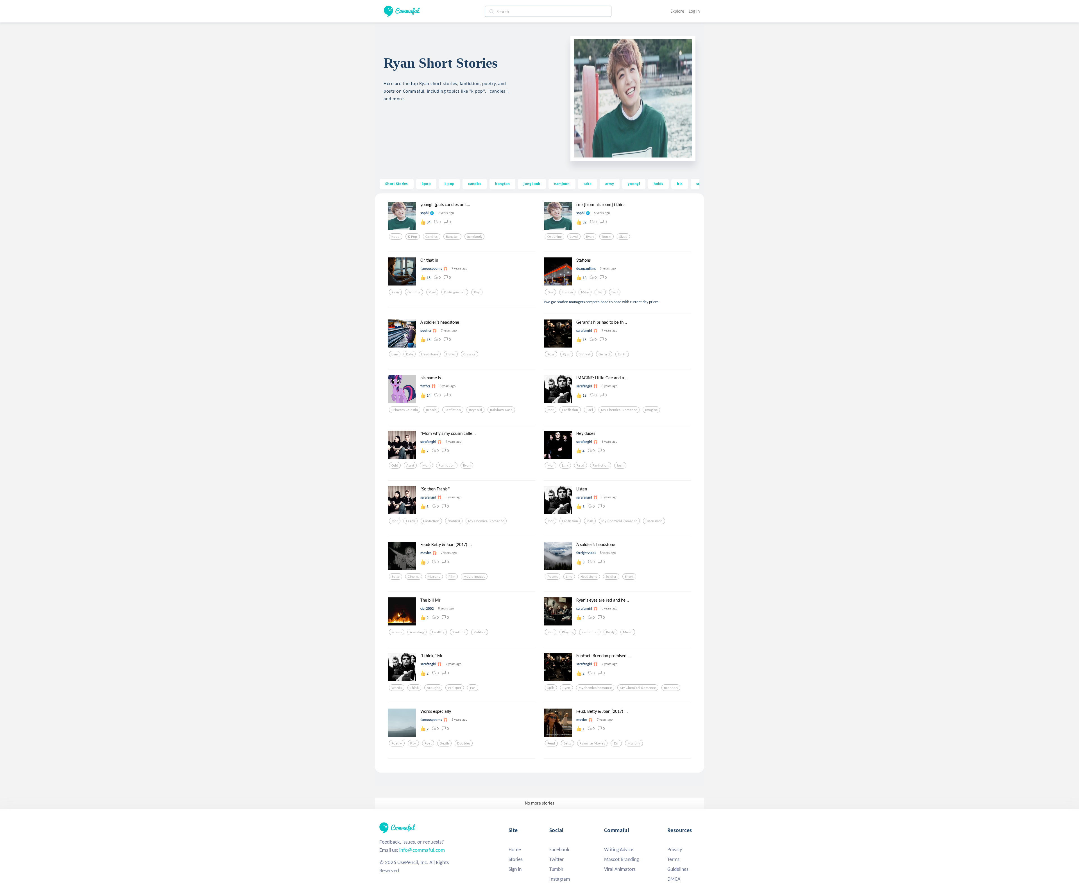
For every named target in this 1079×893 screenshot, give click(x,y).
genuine (414, 292)
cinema (414, 577)
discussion (653, 521)
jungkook (531, 183)
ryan (590, 237)
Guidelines (677, 869)
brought (433, 688)
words (396, 688)
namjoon (562, 183)
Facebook (559, 849)
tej (600, 292)
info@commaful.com (422, 850)
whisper (454, 688)
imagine (651, 410)
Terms (673, 859)
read (580, 465)
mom (426, 465)
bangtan (502, 183)
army (609, 183)
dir (616, 743)
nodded (454, 521)
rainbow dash (501, 410)
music (628, 632)
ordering (554, 237)
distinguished (455, 292)
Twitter (556, 859)
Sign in (515, 869)
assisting (417, 632)
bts (680, 183)
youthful (459, 632)
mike (585, 292)
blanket (584, 354)
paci (589, 410)
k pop (449, 183)
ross (551, 354)
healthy (438, 632)
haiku (450, 354)
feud (551, 743)
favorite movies (592, 743)
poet (432, 292)
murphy (434, 577)
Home (515, 849)
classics (469, 354)
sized (623, 237)
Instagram (559, 879)
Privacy (674, 849)
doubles (463, 743)
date (409, 354)
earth (622, 354)
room (606, 237)
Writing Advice (618, 849)
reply (610, 632)
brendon (671, 688)
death (444, 743)
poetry (396, 743)
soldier (611, 577)
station (567, 292)
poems (552, 577)
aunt (410, 465)
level (574, 237)
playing (567, 632)
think (414, 688)
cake (587, 183)
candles (474, 183)
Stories (516, 859)
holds (658, 183)
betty (395, 577)
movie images (474, 577)
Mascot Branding (621, 859)
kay (477, 292)
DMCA (673, 879)
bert (614, 292)
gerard (604, 354)
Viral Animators (620, 869)
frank (410, 521)
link (565, 465)
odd (394, 465)
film (451, 577)
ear (472, 688)
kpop (426, 183)
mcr (550, 410)
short (629, 577)
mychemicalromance (595, 688)
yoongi (634, 183)
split (550, 688)
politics (479, 632)
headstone (429, 354)
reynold (475, 410)
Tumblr (556, 869)
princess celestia (404, 410)
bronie (431, 410)
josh (620, 465)
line (394, 354)
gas (550, 292)
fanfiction (453, 410)
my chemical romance (619, 410)
